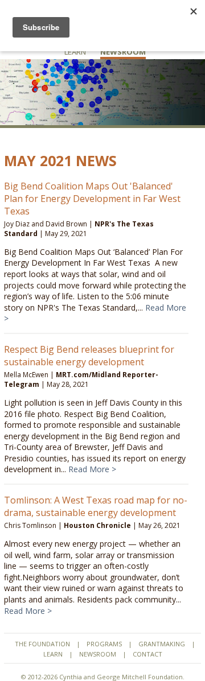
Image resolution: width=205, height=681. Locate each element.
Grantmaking (161, 643)
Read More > (92, 469)
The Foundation (42, 643)
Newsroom (123, 52)
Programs (104, 643)
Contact (147, 654)
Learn (75, 52)
